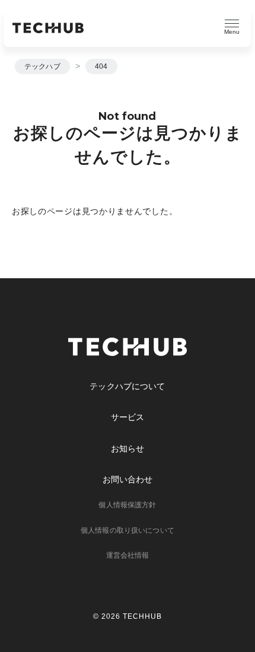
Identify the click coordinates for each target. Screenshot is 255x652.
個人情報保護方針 (127, 505)
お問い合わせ (128, 479)
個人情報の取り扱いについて (127, 530)
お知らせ (128, 448)
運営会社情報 (127, 555)
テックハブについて (127, 386)
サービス (128, 417)
